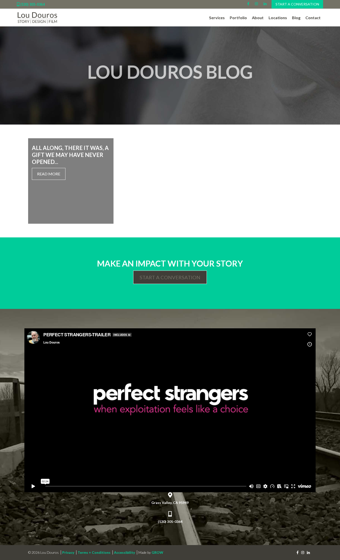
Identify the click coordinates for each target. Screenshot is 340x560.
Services (217, 17)
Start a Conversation (297, 4)
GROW (157, 552)
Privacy (68, 552)
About (258, 17)
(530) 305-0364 (32, 4)
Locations (278, 17)
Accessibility (124, 552)
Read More (48, 173)
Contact (313, 17)
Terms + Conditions (94, 552)
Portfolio (238, 17)
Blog (296, 17)
